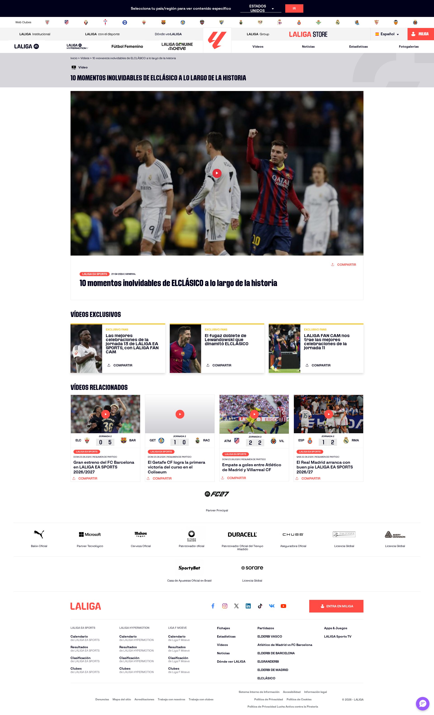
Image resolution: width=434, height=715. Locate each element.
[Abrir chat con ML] (422, 703)
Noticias (308, 46)
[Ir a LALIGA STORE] (308, 34)
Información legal (315, 691)
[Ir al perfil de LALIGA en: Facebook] (213, 606)
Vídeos (257, 46)
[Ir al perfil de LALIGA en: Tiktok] (260, 606)
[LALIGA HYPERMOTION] (77, 47)
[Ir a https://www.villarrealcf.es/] (415, 22)
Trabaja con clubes (201, 699)
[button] (27, 46)
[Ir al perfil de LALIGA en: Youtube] (283, 606)
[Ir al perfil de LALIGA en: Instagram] (225, 606)
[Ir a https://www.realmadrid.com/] (337, 22)
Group (258, 34)
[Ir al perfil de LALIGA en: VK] (272, 606)
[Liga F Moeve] (127, 46)
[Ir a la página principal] (217, 51)
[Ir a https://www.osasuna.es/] (86, 22)
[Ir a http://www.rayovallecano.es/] (260, 22)
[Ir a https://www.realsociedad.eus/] (357, 22)
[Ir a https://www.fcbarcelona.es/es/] (163, 22)
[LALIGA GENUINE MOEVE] (177, 46)
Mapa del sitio (122, 699)
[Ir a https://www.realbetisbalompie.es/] (318, 22)
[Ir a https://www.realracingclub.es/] (241, 22)
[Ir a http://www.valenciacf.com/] (395, 22)
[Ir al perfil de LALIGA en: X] (236, 606)
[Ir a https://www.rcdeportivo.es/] (279, 22)
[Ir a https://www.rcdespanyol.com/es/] (299, 22)
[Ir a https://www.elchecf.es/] (144, 22)
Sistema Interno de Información (259, 691)
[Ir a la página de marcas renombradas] (76, 699)
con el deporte (102, 34)
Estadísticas (358, 46)
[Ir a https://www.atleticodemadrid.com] (66, 22)
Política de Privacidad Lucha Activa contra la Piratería (283, 706)
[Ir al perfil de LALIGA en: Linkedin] (248, 606)
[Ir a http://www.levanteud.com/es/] (202, 22)
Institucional (34, 34)
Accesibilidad (292, 691)
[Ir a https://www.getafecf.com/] (182, 22)
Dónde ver (168, 34)
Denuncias (102, 699)
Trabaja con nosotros (171, 699)
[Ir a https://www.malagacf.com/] (221, 22)
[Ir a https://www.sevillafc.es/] (376, 22)
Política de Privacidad (268, 699)
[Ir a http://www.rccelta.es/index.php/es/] (105, 22)
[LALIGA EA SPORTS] (27, 46)
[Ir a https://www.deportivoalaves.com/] (124, 22)
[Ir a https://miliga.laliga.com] (421, 34)
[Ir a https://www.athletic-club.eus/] (47, 22)
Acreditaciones (144, 699)
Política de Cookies (299, 699)
